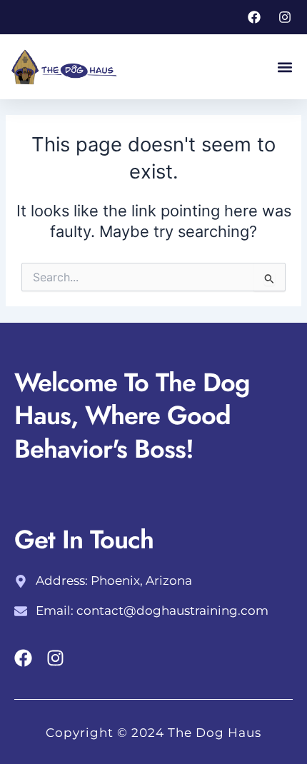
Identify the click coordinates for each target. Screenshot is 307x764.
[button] (284, 67)
